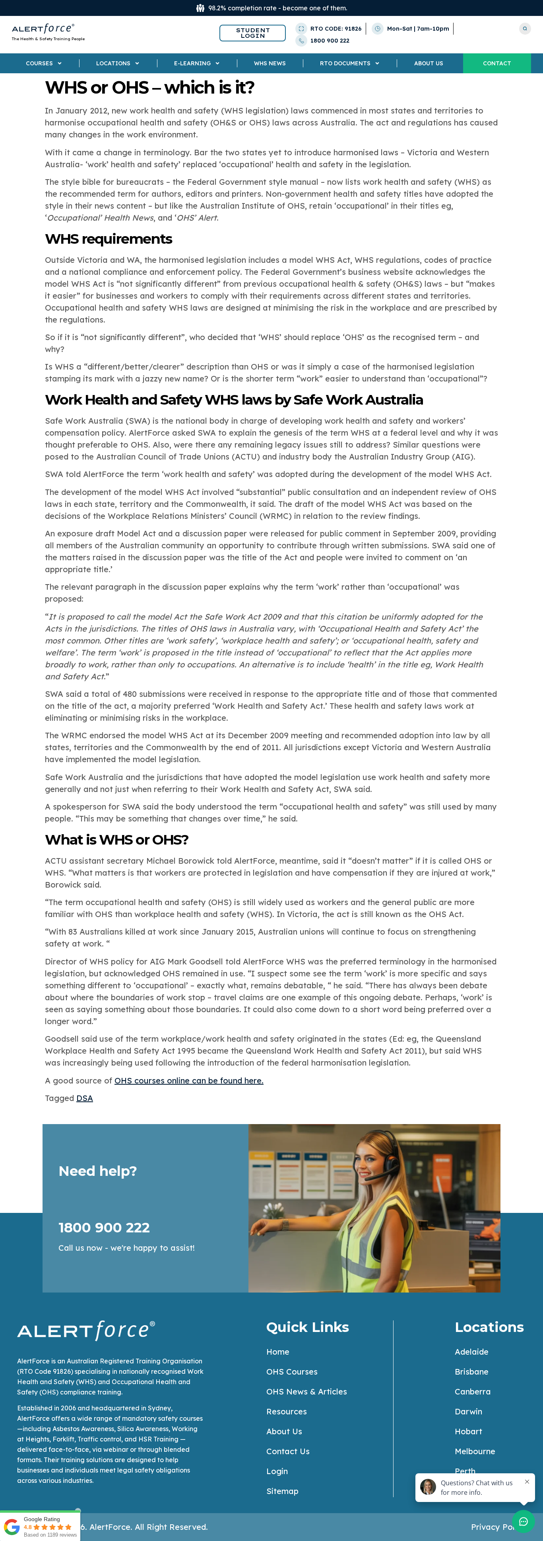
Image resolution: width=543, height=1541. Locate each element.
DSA (84, 1098)
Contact (497, 63)
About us (428, 63)
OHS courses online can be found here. (189, 1080)
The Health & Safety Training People (48, 38)
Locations (113, 63)
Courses (39, 63)
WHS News (270, 63)
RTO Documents (345, 63)
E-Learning (192, 63)
